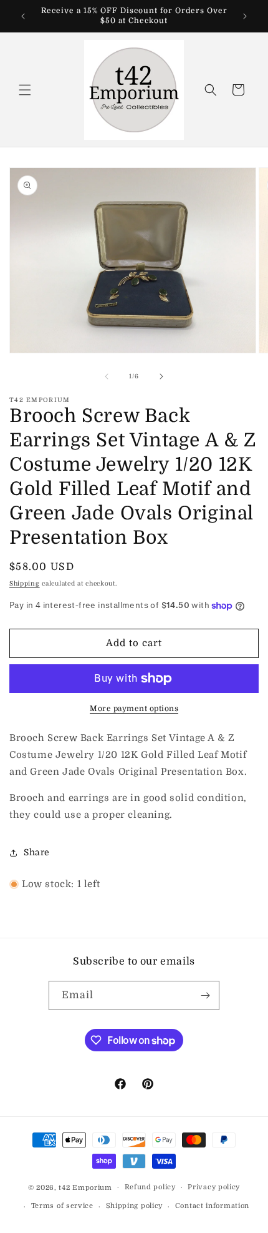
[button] (25, 90)
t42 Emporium (85, 1187)
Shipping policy (134, 1206)
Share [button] (37, 852)
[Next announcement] (245, 16)
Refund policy (150, 1187)
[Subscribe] (205, 995)
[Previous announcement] (23, 16)
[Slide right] (161, 376)
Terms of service (62, 1206)
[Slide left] (106, 376)
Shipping (24, 583)
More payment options (134, 708)
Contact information (212, 1206)
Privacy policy (214, 1187)
